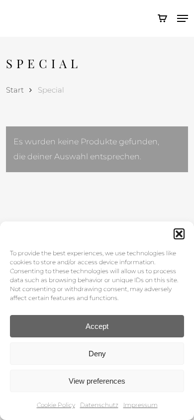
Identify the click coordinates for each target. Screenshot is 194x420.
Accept (97, 326)
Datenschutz (99, 405)
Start (15, 90)
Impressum (140, 405)
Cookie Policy (56, 405)
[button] (179, 234)
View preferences (97, 381)
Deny (97, 353)
